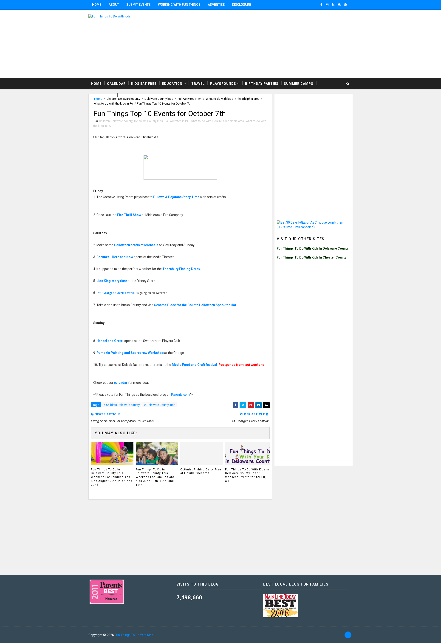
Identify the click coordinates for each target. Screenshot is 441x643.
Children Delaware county (115, 121)
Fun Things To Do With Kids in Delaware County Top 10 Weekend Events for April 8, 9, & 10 (247, 475)
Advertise (216, 4)
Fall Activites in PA (177, 121)
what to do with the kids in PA (113, 103)
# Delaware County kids (159, 405)
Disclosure (241, 4)
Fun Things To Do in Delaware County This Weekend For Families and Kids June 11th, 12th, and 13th (155, 477)
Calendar (116, 83)
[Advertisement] (296, 43)
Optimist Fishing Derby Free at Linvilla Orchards (200, 471)
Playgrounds (223, 83)
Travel (198, 83)
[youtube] (339, 4)
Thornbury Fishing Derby (181, 269)
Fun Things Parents (139, 95)
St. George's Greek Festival (117, 293)
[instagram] (327, 4)
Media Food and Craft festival (194, 365)
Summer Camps (298, 83)
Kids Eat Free (143, 83)
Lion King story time (111, 281)
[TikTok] (348, 635)
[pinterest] (345, 4)
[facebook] (321, 4)
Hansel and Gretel (110, 341)
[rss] (333, 4)
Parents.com (180, 394)
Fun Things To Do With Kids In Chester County (311, 257)
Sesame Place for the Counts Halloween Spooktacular (195, 305)
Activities (101, 95)
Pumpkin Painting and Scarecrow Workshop (130, 353)
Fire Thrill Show (129, 215)
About (114, 4)
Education (172, 83)
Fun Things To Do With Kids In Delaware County (312, 248)
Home (96, 4)
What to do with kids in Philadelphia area (217, 121)
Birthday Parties (261, 83)
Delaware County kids (148, 121)
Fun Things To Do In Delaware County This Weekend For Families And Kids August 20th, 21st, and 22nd (111, 477)
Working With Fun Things (179, 4)
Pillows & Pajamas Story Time (176, 197)
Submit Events (138, 4)
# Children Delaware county (122, 405)
